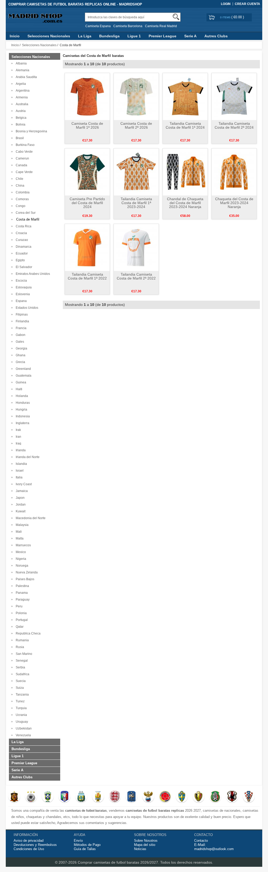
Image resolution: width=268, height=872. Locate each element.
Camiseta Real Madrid (161, 26)
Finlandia (21, 321)
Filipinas (21, 314)
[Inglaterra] (115, 797)
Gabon (19, 335)
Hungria (20, 409)
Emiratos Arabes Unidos (32, 274)
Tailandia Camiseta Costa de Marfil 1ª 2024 (185, 125)
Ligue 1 (134, 36)
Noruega (21, 565)
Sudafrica (21, 674)
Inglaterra (21, 423)
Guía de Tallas (85, 849)
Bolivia (19, 124)
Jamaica (21, 491)
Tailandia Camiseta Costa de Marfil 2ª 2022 (136, 276)
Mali (18, 531)
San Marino (23, 654)
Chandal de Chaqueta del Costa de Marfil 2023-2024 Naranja (185, 203)
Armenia (21, 97)
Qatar (19, 626)
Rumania (21, 640)
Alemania (21, 70)
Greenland (22, 369)
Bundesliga (109, 36)
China (19, 185)
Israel (19, 470)
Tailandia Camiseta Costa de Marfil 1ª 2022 (87, 276)
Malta (19, 538)
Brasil (19, 138)
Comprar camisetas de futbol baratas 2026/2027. (119, 862)
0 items (225, 17)
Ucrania (20, 715)
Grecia (19, 362)
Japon (19, 498)
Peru (18, 606)
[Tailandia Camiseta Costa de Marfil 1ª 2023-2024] (136, 172)
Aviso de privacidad (28, 841)
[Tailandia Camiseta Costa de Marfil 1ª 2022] (87, 247)
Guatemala (22, 375)
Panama (21, 593)
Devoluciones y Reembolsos (35, 845)
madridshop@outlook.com (214, 849)
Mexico (20, 552)
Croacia (20, 233)
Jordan (20, 504)
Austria (20, 111)
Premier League (162, 36)
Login (226, 4)
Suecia (20, 681)
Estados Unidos (26, 308)
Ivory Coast (23, 484)
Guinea (20, 382)
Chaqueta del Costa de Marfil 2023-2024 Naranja (234, 203)
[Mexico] (215, 797)
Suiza (19, 688)
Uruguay (21, 721)
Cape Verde (23, 172)
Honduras (22, 403)
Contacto (201, 841)
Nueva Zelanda (26, 572)
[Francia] (131, 797)
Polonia (20, 613)
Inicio (15, 36)
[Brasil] (48, 797)
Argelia (20, 84)
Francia (20, 328)
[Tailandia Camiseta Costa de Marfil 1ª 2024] (185, 96)
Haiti (18, 389)
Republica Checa (27, 633)
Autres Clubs (216, 36)
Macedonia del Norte (30, 518)
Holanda (21, 396)
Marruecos (22, 545)
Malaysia (21, 525)
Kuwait (19, 511)
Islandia (20, 464)
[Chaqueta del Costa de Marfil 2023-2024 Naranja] (234, 172)
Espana (20, 301)
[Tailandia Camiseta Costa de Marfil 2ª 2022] (136, 247)
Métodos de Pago (87, 845)
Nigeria (20, 559)
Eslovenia (22, 294)
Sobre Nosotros (146, 841)
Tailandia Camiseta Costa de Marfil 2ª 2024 (234, 125)
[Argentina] (81, 797)
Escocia (20, 280)
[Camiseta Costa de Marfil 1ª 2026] (87, 96)
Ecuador (21, 253)
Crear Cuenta (247, 4)
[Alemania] (31, 797)
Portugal (21, 620)
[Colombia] (165, 797)
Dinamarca (22, 246)
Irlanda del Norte (27, 457)
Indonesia (22, 416)
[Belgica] (198, 797)
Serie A (190, 36)
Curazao (21, 240)
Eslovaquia (23, 287)
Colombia (22, 192)
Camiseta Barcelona (127, 26)
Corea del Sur (25, 213)
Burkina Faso (24, 145)
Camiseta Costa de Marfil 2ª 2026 (136, 125)
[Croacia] (249, 797)
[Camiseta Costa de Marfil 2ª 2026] (136, 96)
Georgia (20, 348)
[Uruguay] (98, 797)
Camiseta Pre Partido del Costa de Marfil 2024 (87, 203)
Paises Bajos (24, 579)
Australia (21, 104)
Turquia (20, 708)
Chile (18, 179)
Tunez (19, 701)
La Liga (84, 36)
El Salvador (23, 267)
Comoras (21, 199)
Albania (20, 63)
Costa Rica (22, 226)
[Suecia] (182, 797)
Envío (78, 841)
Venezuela (22, 735)
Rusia (19, 647)
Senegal (21, 660)
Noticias (140, 849)
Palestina (21, 586)
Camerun (21, 158)
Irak (17, 430)
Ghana (19, 355)
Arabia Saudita (25, 77)
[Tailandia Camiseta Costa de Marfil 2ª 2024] (234, 96)
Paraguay (22, 599)
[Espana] (14, 797)
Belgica (20, 118)
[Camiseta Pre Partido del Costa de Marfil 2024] (87, 172)
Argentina (22, 90)
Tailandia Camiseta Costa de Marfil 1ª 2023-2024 (136, 203)
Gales (19, 341)
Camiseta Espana (98, 26)
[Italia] (64, 797)
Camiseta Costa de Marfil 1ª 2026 (87, 125)
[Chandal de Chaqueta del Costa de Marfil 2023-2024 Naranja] (185, 172)
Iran (17, 436)
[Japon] (232, 797)
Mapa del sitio (144, 845)
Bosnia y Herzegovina (30, 131)
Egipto (19, 260)
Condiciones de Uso (29, 849)
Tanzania (21, 694)
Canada (20, 165)
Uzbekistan (23, 728)
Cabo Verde (23, 151)
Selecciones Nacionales (48, 36)
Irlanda (20, 450)
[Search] (176, 17)
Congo (19, 206)
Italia (18, 477)
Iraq (17, 443)
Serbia (19, 667)
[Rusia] (148, 797)
